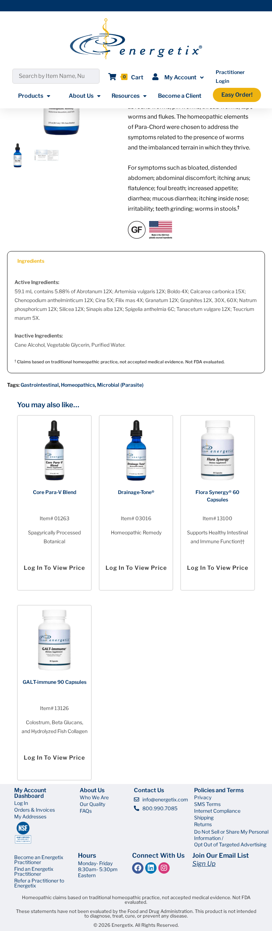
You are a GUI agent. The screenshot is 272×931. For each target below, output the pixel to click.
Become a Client (180, 95)
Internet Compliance (217, 811)
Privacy (202, 797)
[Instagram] (164, 868)
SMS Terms (207, 804)
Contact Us (149, 790)
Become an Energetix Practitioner (38, 859)
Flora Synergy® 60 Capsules (217, 496)
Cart (137, 77)
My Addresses (30, 816)
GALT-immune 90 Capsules (54, 682)
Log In (21, 803)
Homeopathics (78, 385)
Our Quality (92, 804)
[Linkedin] (151, 868)
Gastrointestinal (40, 385)
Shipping (204, 817)
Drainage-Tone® (136, 492)
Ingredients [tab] (30, 261)
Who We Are (94, 797)
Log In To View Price (54, 567)
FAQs (86, 811)
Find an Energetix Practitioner (33, 871)
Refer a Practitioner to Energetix (39, 883)
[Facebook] (137, 868)
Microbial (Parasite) (120, 385)
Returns (203, 824)
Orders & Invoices (34, 810)
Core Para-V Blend (54, 492)
